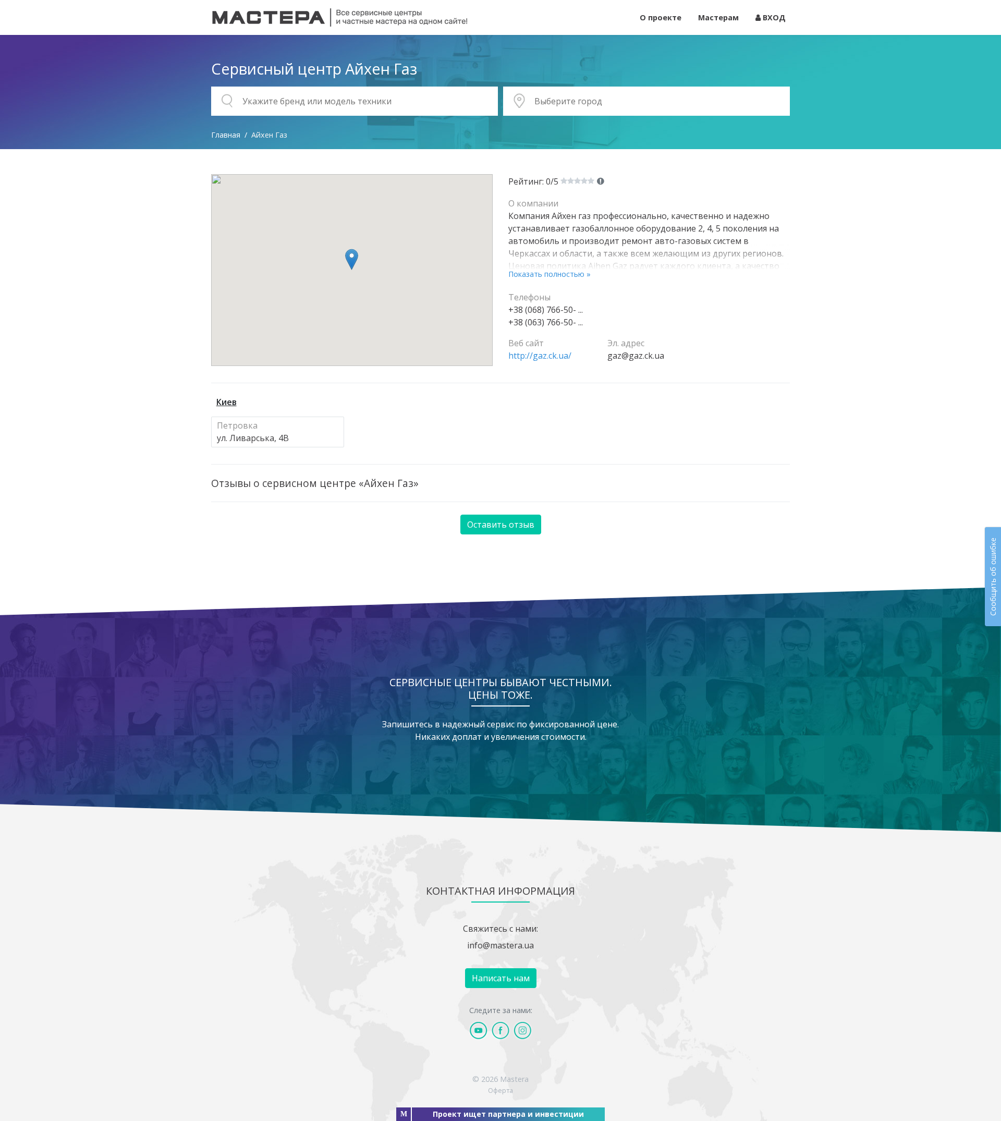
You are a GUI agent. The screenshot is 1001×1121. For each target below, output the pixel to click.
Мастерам (718, 17)
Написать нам (501, 978)
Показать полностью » (549, 274)
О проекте (660, 17)
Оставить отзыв (500, 524)
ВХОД (773, 17)
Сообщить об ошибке (993, 577)
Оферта (500, 1090)
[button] (351, 259)
